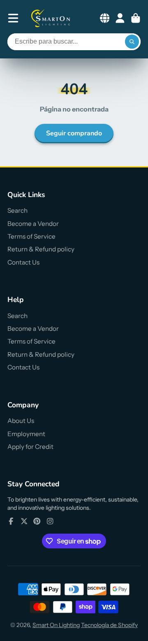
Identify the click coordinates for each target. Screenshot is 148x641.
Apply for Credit (30, 447)
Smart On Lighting (56, 625)
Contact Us (23, 262)
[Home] (51, 18)
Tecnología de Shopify (109, 625)
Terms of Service (31, 236)
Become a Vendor (33, 224)
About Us (20, 421)
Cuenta (120, 18)
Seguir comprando (74, 133)
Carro (136, 18)
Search (17, 210)
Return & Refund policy (40, 249)
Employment (26, 434)
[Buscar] (132, 42)
